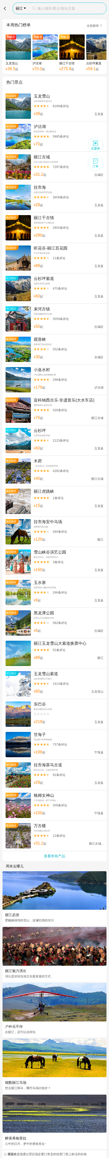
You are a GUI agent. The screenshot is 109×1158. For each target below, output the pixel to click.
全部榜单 (94, 26)
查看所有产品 (54, 856)
